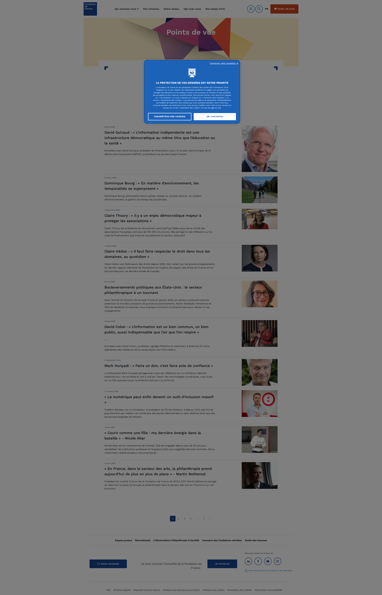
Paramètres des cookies (169, 116)
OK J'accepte (215, 116)
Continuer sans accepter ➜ (224, 63)
